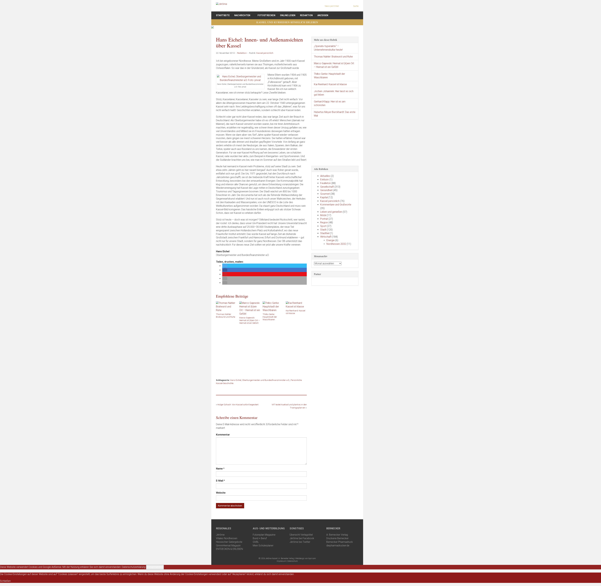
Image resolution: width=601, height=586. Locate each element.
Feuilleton (325, 183)
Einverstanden (155, 566)
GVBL (256, 541)
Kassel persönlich (264, 53)
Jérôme (220, 534)
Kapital (324, 197)
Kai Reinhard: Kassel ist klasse (295, 311)
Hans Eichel (235, 380)
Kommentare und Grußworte (335, 204)
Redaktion (306, 15)
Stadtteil (324, 233)
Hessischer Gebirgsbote (229, 541)
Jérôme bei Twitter (300, 541)
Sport (323, 226)
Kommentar (223, 434)
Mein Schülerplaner (263, 545)
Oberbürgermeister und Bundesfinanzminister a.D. (266, 380)
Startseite (223, 15)
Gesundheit (326, 190)
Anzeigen (322, 15)
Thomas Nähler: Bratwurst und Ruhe (225, 315)
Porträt (324, 218)
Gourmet (325, 193)
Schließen (5, 580)
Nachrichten (242, 15)
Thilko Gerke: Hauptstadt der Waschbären (270, 317)
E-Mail (220, 480)
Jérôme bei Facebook (302, 538)
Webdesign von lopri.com (305, 558)
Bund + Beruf (260, 538)
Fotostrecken (266, 15)
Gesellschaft (327, 186)
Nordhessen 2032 (336, 243)
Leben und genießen (331, 211)
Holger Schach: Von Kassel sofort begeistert (237, 404)
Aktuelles (325, 175)
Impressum (281, 561)
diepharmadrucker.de (337, 545)
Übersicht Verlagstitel (301, 534)
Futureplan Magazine (264, 534)
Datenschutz (293, 561)
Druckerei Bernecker (337, 538)
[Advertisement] (261, 350)
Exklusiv (324, 179)
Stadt (323, 229)
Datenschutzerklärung (133, 566)
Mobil (323, 215)
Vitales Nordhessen (226, 538)
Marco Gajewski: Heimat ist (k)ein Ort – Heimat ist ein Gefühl (249, 320)
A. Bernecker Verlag (337, 534)
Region (324, 222)
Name (220, 468)
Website (221, 492)
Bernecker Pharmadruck (339, 541)
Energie (330, 240)
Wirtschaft (325, 236)
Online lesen (287, 15)
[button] (224, 265)
